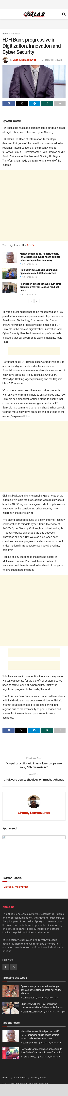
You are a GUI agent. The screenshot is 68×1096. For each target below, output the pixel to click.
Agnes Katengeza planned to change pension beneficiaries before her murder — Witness (43, 990)
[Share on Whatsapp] (47, 103)
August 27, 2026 (28, 294)
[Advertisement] (34, 4)
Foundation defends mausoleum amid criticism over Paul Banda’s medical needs (40, 287)
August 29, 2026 (29, 264)
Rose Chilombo (29, 1057)
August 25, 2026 (45, 998)
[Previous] (31, 301)
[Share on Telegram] (35, 103)
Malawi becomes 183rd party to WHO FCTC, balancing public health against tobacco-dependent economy (40, 257)
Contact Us (20, 1077)
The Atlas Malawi (18, 1083)
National (15, 33)
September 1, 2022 (52, 59)
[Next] (36, 301)
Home (5, 33)
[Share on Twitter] (22, 103)
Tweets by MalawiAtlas (15, 886)
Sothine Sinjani (30, 1043)
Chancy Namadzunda (24, 59)
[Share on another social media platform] (60, 103)
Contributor (28, 998)
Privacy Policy (38, 1077)
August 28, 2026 (29, 277)
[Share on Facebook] (8, 103)
